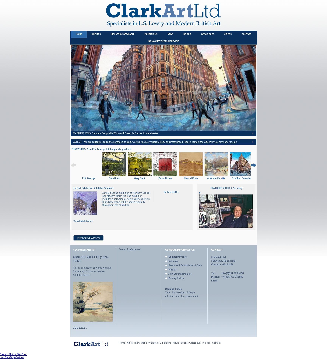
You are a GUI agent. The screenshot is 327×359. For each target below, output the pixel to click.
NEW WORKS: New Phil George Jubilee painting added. (102, 149)
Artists (96, 34)
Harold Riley (191, 178)
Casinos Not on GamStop (13, 354)
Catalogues (207, 34)
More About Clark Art (88, 237)
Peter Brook (165, 178)
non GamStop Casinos (12, 357)
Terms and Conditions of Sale (185, 265)
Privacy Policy (176, 278)
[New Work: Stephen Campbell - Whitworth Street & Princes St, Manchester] (242, 164)
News (170, 34)
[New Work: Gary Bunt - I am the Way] (140, 164)
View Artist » (80, 328)
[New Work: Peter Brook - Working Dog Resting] (165, 164)
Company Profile (177, 256)
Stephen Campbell (242, 178)
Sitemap (173, 261)
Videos (228, 34)
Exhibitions (150, 34)
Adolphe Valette (216, 178)
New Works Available (122, 34)
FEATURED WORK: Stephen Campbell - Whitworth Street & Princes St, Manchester (115, 133)
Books (187, 34)
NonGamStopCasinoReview (163, 41)
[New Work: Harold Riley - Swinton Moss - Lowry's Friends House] (191, 164)
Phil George (88, 178)
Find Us (172, 269)
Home (79, 34)
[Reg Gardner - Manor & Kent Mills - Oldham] (85, 214)
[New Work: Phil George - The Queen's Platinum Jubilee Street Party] (88, 175)
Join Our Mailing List (180, 273)
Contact (246, 34)
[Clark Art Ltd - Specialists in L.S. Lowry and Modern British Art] (163, 26)
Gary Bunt (114, 178)
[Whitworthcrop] (163, 88)
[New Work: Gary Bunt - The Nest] (114, 164)
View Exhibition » (83, 221)
